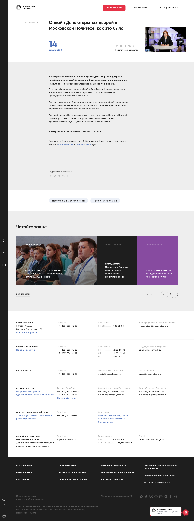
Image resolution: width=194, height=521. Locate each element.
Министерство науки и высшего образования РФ (30, 497)
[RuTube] (161, 496)
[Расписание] (4, 264)
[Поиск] (4, 240)
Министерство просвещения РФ (116, 496)
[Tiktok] (146, 496)
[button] (174, 294)
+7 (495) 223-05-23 (168, 8)
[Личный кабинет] (4, 252)
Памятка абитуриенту (67, 398)
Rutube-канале (65, 144)
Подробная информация (28, 391)
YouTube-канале (83, 144)
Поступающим (114, 8)
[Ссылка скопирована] (116, 45)
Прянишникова (105, 422)
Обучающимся (141, 8)
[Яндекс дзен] (166, 496)
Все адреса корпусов (26, 332)
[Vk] (151, 496)
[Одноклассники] (170, 496)
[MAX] (141, 496)
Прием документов (25, 350)
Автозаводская (117, 418)
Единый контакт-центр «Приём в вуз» (35, 395)
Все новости (31, 22)
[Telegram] (175, 496)
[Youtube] (156, 496)
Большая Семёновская (109, 415)
